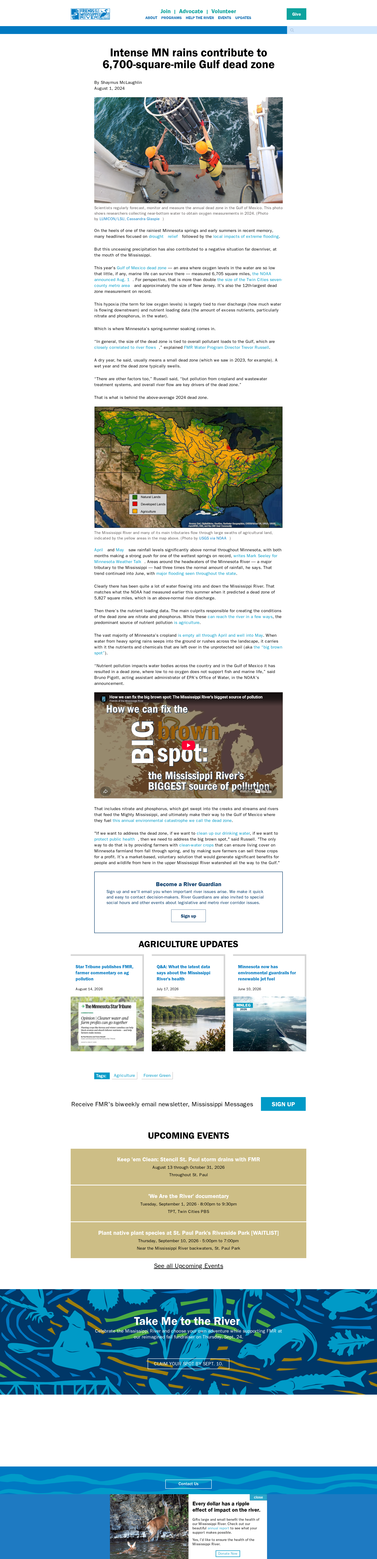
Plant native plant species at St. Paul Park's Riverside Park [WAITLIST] (188, 1232)
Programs (171, 18)
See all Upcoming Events (188, 1266)
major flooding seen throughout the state (196, 573)
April (100, 549)
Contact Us (188, 1484)
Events (224, 18)
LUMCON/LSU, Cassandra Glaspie (131, 219)
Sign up (188, 915)
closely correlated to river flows (126, 347)
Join (166, 11)
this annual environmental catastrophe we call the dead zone (172, 820)
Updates (243, 18)
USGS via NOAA (214, 538)
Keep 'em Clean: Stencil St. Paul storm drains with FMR (188, 1159)
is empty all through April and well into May (220, 635)
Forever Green (157, 1075)
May (121, 549)
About (151, 18)
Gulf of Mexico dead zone (142, 267)
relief (174, 236)
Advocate (191, 11)
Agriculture (124, 1075)
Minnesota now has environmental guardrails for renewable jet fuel (267, 972)
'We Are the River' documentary (188, 1196)
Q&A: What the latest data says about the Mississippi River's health (183, 972)
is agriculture (186, 622)
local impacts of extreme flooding (246, 236)
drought (158, 236)
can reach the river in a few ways (240, 616)
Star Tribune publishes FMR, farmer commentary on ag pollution (104, 972)
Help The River (200, 18)
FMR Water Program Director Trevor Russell (226, 347)
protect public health (116, 839)
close (258, 1497)
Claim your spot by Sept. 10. (188, 1364)
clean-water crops (196, 845)
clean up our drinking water (223, 833)
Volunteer (223, 11)
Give (296, 14)
